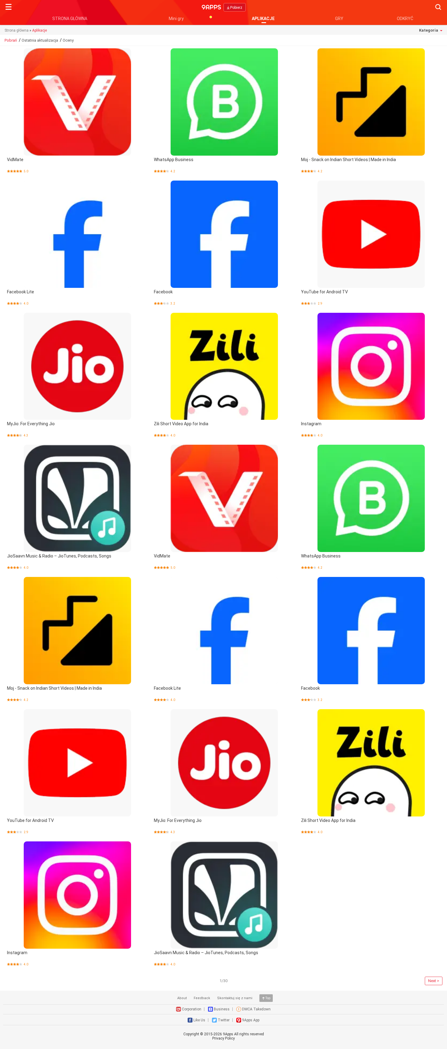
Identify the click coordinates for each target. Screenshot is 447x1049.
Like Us (199, 1020)
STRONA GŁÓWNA (69, 18)
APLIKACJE (263, 18)
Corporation (191, 1009)
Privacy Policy (223, 1038)
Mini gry (176, 18)
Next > (433, 980)
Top (267, 998)
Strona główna (17, 30)
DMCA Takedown (256, 1009)
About (182, 998)
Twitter (224, 1020)
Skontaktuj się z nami (234, 998)
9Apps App (250, 1020)
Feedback (202, 998)
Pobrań (11, 40)
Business (222, 1009)
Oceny (68, 40)
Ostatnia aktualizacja (40, 40)
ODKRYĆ (405, 18)
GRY (339, 18)
